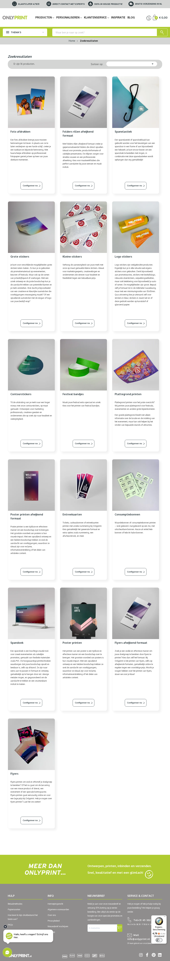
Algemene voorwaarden (58, 909)
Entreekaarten (72, 514)
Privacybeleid (54, 921)
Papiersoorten (14, 909)
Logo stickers (123, 256)
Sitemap (51, 932)
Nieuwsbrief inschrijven (58, 926)
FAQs (10, 924)
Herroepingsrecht (55, 904)
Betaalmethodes (15, 904)
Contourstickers (20, 394)
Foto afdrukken (20, 131)
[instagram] (140, 955)
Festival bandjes (73, 394)
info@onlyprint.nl (138, 937)
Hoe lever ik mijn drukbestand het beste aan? (23, 917)
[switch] (159, 940)
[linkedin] (159, 955)
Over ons (52, 915)
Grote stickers (19, 256)
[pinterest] (153, 955)
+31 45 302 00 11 (145, 920)
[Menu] (165, 917)
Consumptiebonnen (127, 514)
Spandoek (16, 642)
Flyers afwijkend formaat (131, 642)
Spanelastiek (123, 131)
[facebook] (147, 955)
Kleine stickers (72, 256)
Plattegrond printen (128, 394)
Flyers (14, 773)
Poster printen (72, 642)
